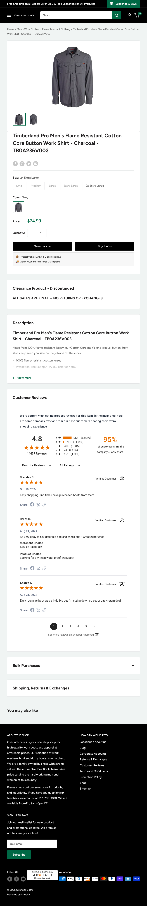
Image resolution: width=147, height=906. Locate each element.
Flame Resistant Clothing (56, 29)
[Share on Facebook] (15, 163)
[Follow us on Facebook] (9, 879)
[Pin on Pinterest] (22, 163)
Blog (83, 748)
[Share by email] (35, 163)
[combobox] (76, 15)
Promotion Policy (91, 777)
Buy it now (105, 246)
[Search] (116, 15)
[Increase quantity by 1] (50, 233)
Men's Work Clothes (28, 29)
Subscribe (19, 854)
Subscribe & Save (126, 3)
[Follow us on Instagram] (16, 879)
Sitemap (85, 788)
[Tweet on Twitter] (28, 163)
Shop (83, 782)
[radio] (73, 438)
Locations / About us (93, 742)
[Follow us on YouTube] (23, 879)
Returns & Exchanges (93, 759)
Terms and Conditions (94, 771)
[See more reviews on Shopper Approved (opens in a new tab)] (44, 505)
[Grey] (18, 207)
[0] (137, 15)
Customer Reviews (92, 765)
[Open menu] (9, 15)
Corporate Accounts (93, 753)
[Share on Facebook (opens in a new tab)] (32, 505)
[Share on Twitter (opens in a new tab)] (38, 505)
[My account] (129, 15)
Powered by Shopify (18, 894)
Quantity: (19, 233)
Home (10, 29)
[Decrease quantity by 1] (31, 233)
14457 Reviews (40, 453)
